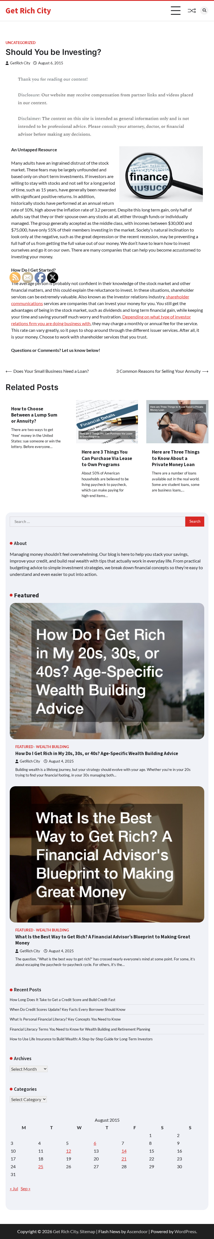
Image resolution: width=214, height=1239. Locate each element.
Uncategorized (21, 43)
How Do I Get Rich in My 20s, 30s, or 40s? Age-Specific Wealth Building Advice (96, 753)
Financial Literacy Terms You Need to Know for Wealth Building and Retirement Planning (80, 1029)
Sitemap (87, 1231)
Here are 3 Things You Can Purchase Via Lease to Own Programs (107, 458)
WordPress (185, 1231)
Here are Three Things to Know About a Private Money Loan (176, 458)
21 (124, 1158)
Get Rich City (28, 11)
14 (124, 1150)
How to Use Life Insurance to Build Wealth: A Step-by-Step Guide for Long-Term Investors (81, 1039)
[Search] (204, 10)
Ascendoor (137, 1231)
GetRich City (20, 63)
